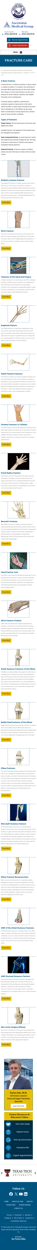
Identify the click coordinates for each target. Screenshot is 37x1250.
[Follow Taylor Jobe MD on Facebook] (11, 1194)
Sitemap (27, 1215)
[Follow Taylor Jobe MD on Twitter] (16, 1194)
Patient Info (10, 1205)
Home (6, 1201)
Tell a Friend (18, 1218)
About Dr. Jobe (17, 1201)
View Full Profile (18, 1106)
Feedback (7, 1218)
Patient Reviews (25, 1205)
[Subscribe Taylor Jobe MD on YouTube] (21, 1194)
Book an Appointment (20, 40)
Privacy (9, 1215)
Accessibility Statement (18, 1221)
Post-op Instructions (23, 1139)
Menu (15, 52)
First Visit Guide (23, 1124)
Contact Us (18, 1208)
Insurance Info (23, 1147)
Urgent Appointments (22, 1155)
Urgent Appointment (19, 45)
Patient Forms (23, 1132)
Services (26, 73)
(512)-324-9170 (11, 34)
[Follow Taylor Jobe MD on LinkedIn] (26, 1194)
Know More (6, 202)
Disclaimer (18, 1215)
